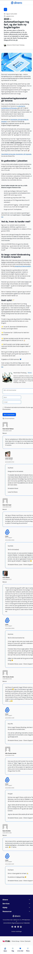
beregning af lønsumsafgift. (23, 266)
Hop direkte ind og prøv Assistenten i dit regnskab (16, 154)
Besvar (5, 433)
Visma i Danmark (25, 941)
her (2, 217)
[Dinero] (1, 946)
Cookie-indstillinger (16, 931)
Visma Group (15, 941)
